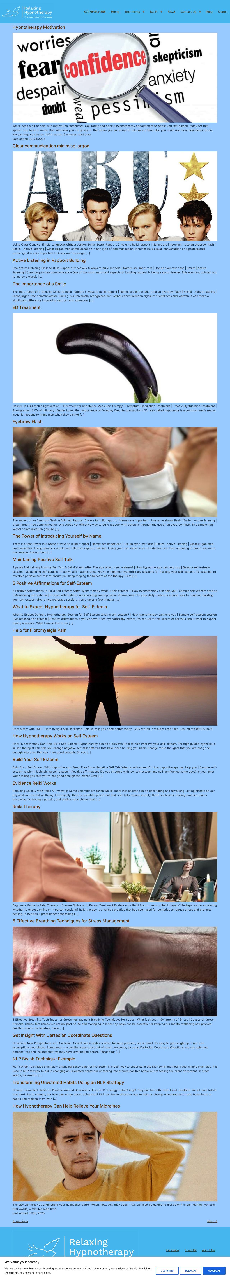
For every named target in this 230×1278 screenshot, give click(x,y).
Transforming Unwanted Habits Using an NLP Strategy (68, 1082)
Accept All (214, 1270)
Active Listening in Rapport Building (49, 260)
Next (212, 1221)
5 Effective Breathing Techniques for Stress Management (71, 921)
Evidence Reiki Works (34, 783)
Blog (209, 11)
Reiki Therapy (27, 806)
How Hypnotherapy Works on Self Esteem (55, 736)
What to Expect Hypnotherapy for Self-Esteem (60, 606)
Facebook (172, 1250)
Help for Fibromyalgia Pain (39, 630)
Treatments (132, 11)
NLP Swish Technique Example (44, 1058)
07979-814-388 (95, 11)
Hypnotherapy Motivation (39, 27)
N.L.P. (154, 11)
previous (20, 1221)
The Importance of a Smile (39, 283)
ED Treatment (27, 307)
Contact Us (188, 11)
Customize (167, 1270)
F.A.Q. (171, 11)
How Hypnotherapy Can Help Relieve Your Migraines (66, 1106)
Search (222, 11)
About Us (208, 1250)
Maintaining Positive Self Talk (43, 559)
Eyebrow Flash (28, 421)
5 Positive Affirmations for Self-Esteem (52, 583)
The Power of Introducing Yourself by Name (57, 536)
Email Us (191, 1250)
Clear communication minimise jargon (51, 145)
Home (115, 11)
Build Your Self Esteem (35, 759)
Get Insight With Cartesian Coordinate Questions (62, 1035)
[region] (115, 1267)
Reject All (190, 1270)
